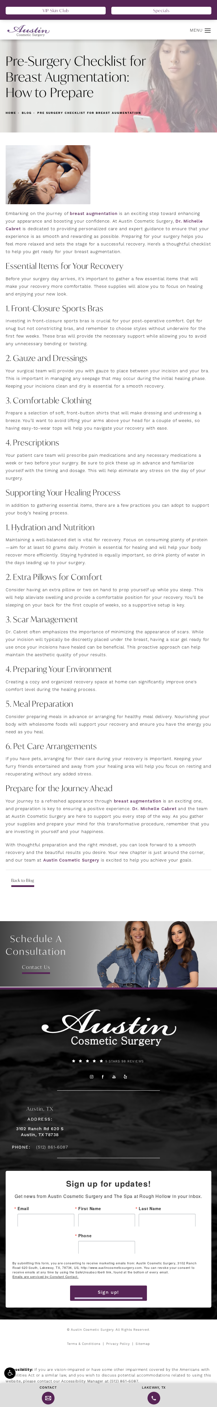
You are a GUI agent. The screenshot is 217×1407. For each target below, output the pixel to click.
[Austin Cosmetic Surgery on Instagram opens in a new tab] (91, 1076)
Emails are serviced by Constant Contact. (45, 1276)
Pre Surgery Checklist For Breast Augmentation (89, 113)
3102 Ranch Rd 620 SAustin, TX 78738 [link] (40, 1132)
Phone (85, 1236)
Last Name (150, 1208)
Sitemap (143, 1344)
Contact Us (36, 967)
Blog (27, 113)
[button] (10, 1373)
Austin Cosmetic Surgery (71, 860)
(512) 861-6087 (124, 1381)
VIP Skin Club (56, 10)
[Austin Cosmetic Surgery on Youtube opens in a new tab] (114, 1076)
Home (11, 113)
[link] (108, 1061)
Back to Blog (22, 880)
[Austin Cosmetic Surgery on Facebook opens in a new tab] (103, 1076)
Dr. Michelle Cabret (155, 809)
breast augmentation (93, 213)
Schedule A (36, 945)
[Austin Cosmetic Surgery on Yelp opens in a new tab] (125, 1076)
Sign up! (108, 1292)
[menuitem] (91, 1076)
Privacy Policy (118, 1344)
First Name (89, 1208)
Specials (161, 10)
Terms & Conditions (84, 1344)
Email (23, 1208)
